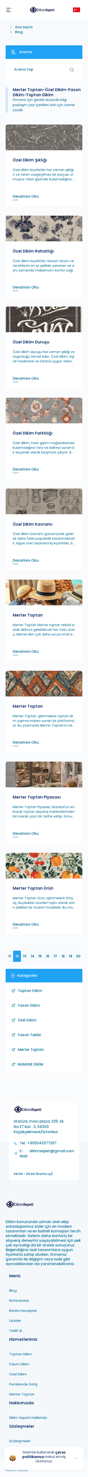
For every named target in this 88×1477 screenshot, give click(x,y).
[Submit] (71, 69)
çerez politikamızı (44, 1454)
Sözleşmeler (20, 1440)
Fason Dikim (29, 1005)
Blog (19, 32)
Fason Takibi (29, 1034)
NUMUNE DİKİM (30, 1064)
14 (32, 956)
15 (40, 956)
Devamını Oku (26, 196)
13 (24, 956)
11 (9, 956)
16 (47, 956)
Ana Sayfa (24, 27)
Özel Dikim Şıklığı (30, 160)
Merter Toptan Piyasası (37, 797)
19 (70, 956)
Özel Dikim (27, 1020)
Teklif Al (15, 1330)
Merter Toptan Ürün (33, 888)
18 (63, 956)
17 (55, 956)
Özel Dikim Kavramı (33, 524)
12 (17, 956)
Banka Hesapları (23, 1310)
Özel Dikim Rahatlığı (33, 251)
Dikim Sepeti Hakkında (28, 1417)
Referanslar (19, 1300)
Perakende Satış (23, 1384)
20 (78, 956)
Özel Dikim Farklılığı (33, 433)
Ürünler (15, 1320)
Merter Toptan (28, 615)
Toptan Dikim (30, 990)
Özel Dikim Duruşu (31, 342)
